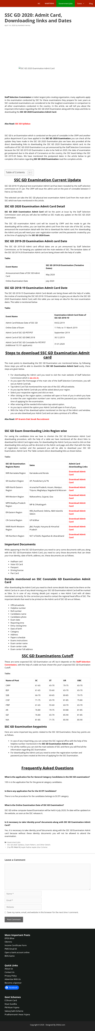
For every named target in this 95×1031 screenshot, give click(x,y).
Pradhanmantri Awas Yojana (17, 1014)
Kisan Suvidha (11, 1004)
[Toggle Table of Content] (28, 173)
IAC (39, 3)
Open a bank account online (17, 952)
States (79, 3)
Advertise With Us (13, 979)
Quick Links (11, 965)
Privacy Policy (11, 975)
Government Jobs (66, 3)
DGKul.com (60, 1025)
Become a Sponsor (13, 982)
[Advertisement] (47, 47)
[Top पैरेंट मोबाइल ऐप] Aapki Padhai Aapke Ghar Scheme (27, 847)
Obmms (8, 941)
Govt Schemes (13, 997)
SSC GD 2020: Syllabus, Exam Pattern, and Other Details (28, 845)
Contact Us (9, 972)
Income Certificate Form (16, 945)
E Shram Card (11, 1000)
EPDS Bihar (9, 938)
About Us (9, 968)
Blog (91, 3)
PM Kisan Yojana (12, 1007)
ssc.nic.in (34, 378)
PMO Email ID (11, 948)
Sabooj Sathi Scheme (14, 1011)
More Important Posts (17, 935)
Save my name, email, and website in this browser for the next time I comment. (42, 912)
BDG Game (10, 956)
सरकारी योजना (49, 3)
